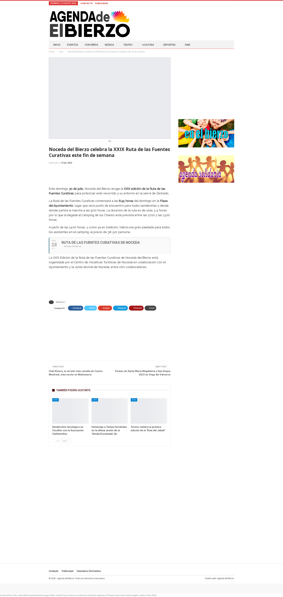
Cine (187, 44)
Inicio (56, 44)
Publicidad (67, 571)
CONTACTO (86, 3)
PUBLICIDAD (101, 3)
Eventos (72, 44)
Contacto (53, 571)
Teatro (127, 44)
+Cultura (148, 44)
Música (109, 44)
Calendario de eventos (89, 571)
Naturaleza (60, 302)
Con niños (91, 44)
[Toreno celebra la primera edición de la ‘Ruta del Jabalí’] (149, 411)
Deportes (169, 44)
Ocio (55, 400)
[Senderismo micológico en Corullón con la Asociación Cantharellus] (70, 411)
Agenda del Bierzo (225, 578)
